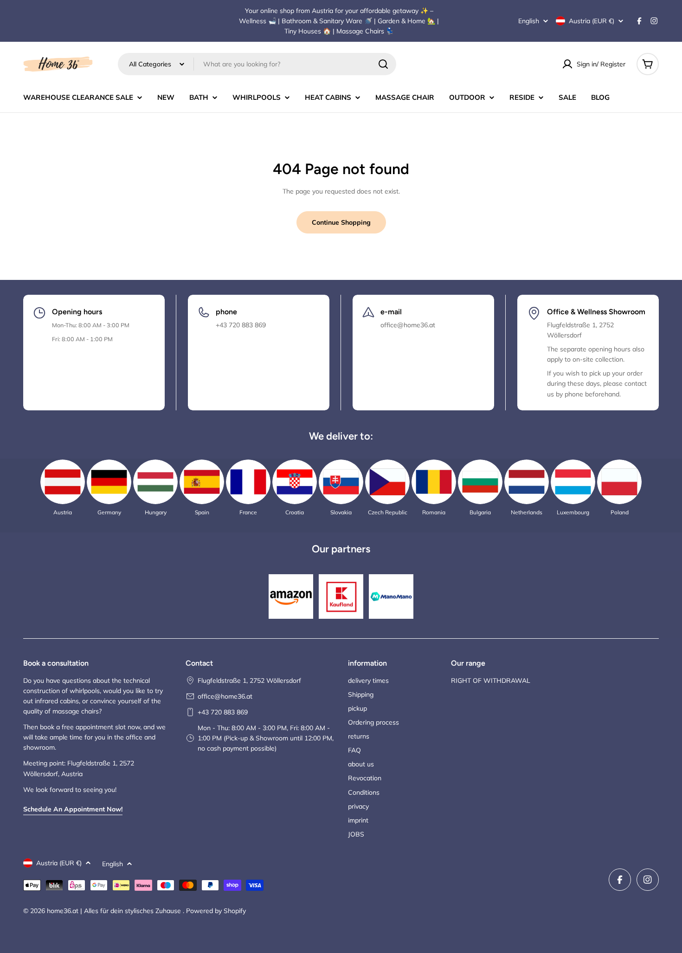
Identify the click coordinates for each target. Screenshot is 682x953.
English (528, 21)
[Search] (383, 64)
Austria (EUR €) (591, 21)
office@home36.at (225, 696)
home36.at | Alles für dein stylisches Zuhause (115, 911)
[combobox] (257, 64)
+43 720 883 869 (223, 712)
